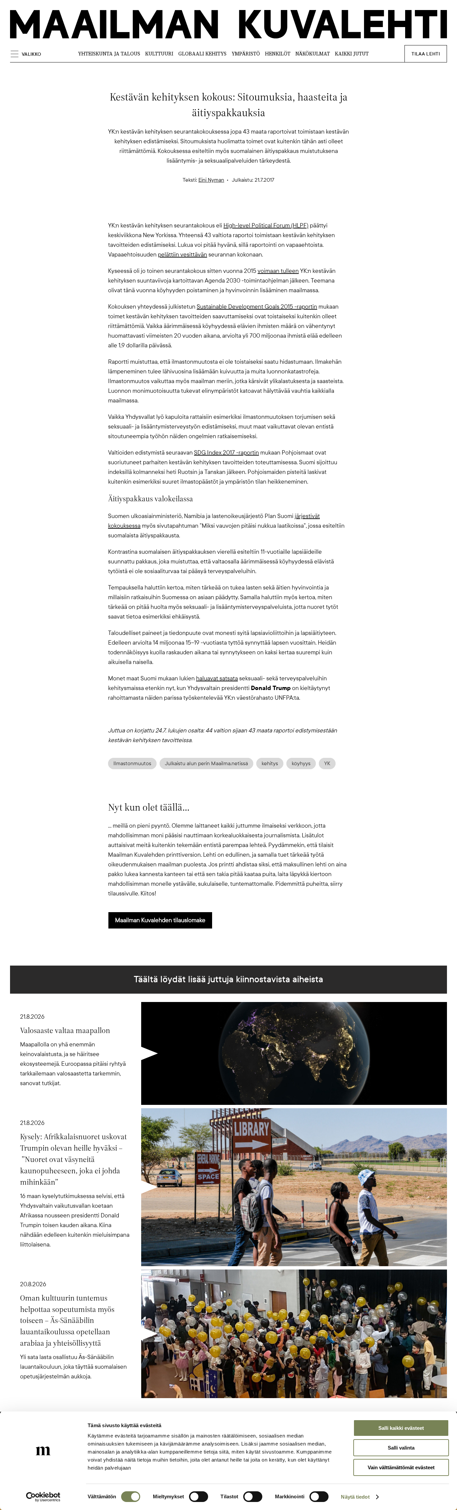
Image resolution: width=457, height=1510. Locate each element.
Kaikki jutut (352, 53)
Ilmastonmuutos (132, 763)
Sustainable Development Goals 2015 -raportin (257, 307)
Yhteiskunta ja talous (109, 53)
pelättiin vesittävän (182, 254)
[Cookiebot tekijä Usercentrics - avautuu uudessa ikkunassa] (43, 1497)
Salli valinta (401, 1448)
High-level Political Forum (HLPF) (265, 225)
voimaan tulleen (278, 271)
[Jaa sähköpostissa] (260, 209)
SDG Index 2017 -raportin (226, 453)
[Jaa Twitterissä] (196, 209)
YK (327, 763)
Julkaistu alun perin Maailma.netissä (206, 763)
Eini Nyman (211, 180)
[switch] (198, 1496)
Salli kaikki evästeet (401, 1428)
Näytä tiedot (355, 1497)
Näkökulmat (312, 53)
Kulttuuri (159, 53)
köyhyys (301, 763)
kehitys (270, 763)
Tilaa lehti (426, 54)
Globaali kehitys (202, 53)
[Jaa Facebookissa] (239, 209)
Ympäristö (246, 53)
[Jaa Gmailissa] (217, 209)
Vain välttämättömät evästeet (401, 1467)
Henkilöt (277, 53)
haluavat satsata (217, 678)
